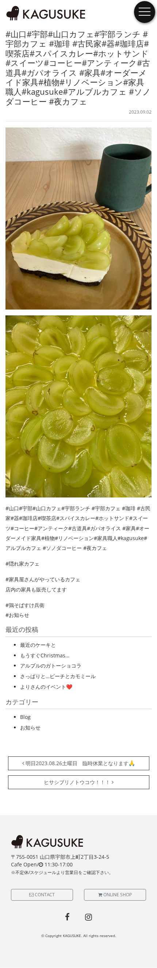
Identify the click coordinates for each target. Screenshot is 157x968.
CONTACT (44, 895)
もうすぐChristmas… (44, 655)
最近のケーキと (38, 644)
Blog (25, 716)
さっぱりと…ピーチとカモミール (58, 676)
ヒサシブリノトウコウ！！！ (78, 782)
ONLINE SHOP (117, 895)
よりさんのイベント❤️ (46, 686)
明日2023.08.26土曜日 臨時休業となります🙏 (79, 763)
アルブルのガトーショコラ (50, 665)
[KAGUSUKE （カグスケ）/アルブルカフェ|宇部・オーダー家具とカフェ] (46, 13)
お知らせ (30, 727)
